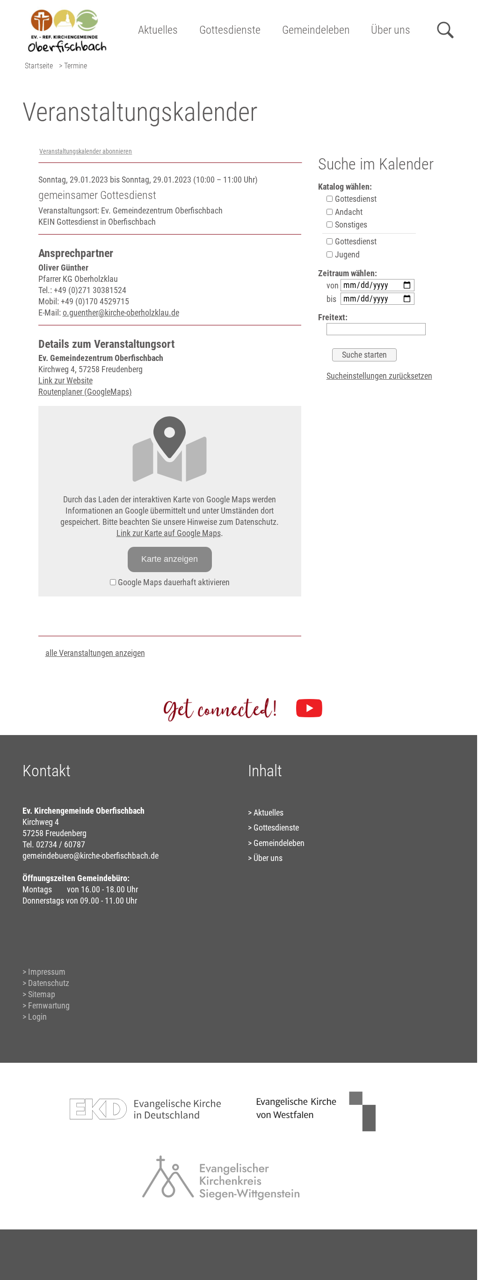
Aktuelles (158, 30)
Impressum (46, 972)
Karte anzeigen (169, 559)
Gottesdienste (230, 30)
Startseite (39, 65)
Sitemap (41, 994)
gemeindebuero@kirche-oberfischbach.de (90, 856)
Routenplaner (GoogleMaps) (85, 392)
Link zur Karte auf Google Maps (168, 533)
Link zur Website (65, 380)
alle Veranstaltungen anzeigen (95, 653)
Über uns (390, 30)
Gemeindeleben (316, 30)
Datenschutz (48, 983)
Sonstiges (350, 224)
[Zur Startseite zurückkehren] (67, 12)
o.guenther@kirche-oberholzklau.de (121, 312)
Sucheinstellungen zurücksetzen (379, 376)
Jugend (346, 254)
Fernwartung (49, 1005)
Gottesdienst (355, 199)
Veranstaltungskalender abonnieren (85, 151)
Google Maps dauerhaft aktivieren (173, 582)
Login (37, 1017)
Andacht (348, 212)
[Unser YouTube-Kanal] (309, 708)
